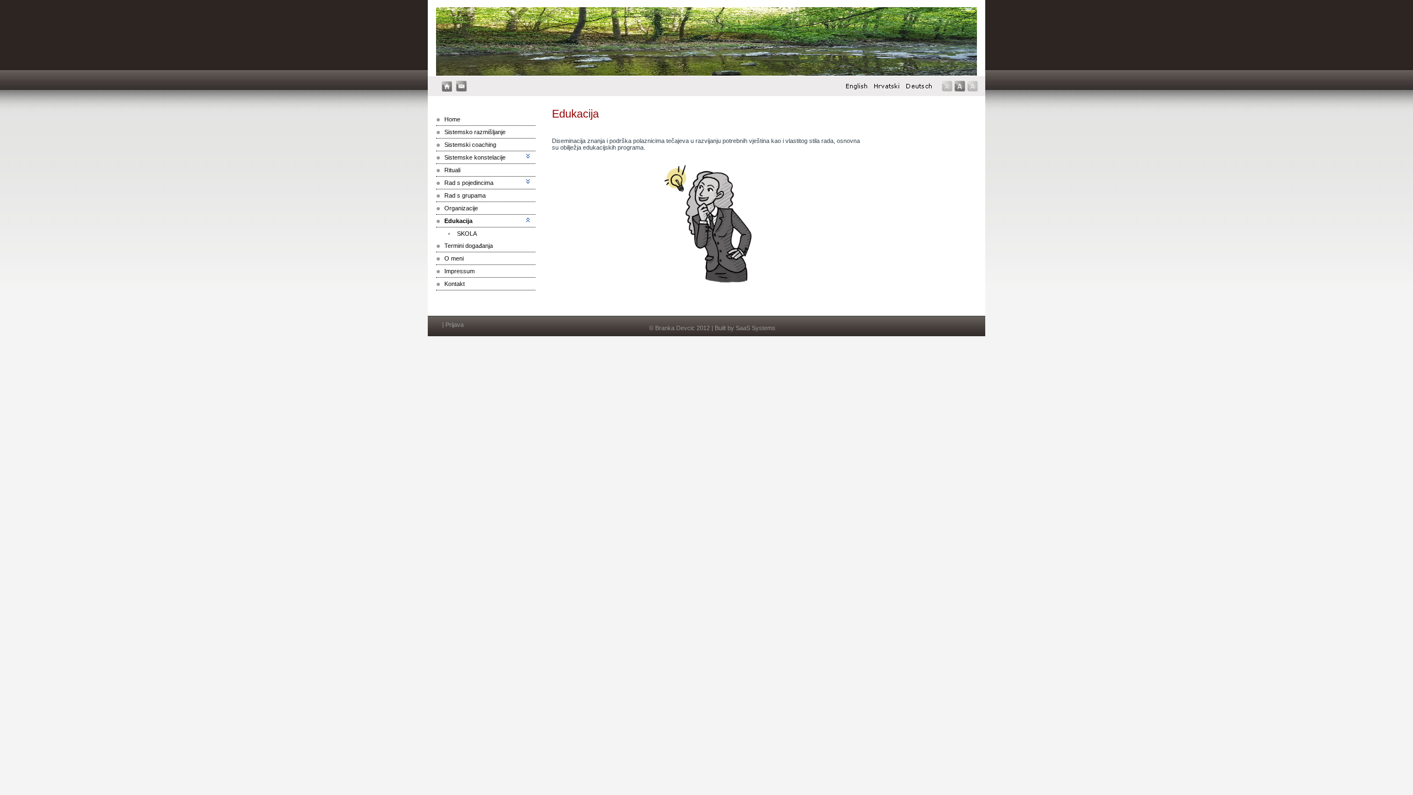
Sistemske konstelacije (475, 157)
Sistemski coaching (470, 144)
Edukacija (458, 221)
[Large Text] (972, 86)
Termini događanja (468, 245)
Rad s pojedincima (468, 182)
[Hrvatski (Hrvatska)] (887, 89)
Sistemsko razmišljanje (475, 132)
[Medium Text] (959, 86)
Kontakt (454, 283)
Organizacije (461, 208)
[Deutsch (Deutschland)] (919, 89)
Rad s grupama (465, 195)
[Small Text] (947, 86)
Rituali (452, 170)
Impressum (459, 271)
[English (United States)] (856, 89)
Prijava (454, 324)
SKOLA (467, 233)
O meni (454, 258)
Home (452, 119)
